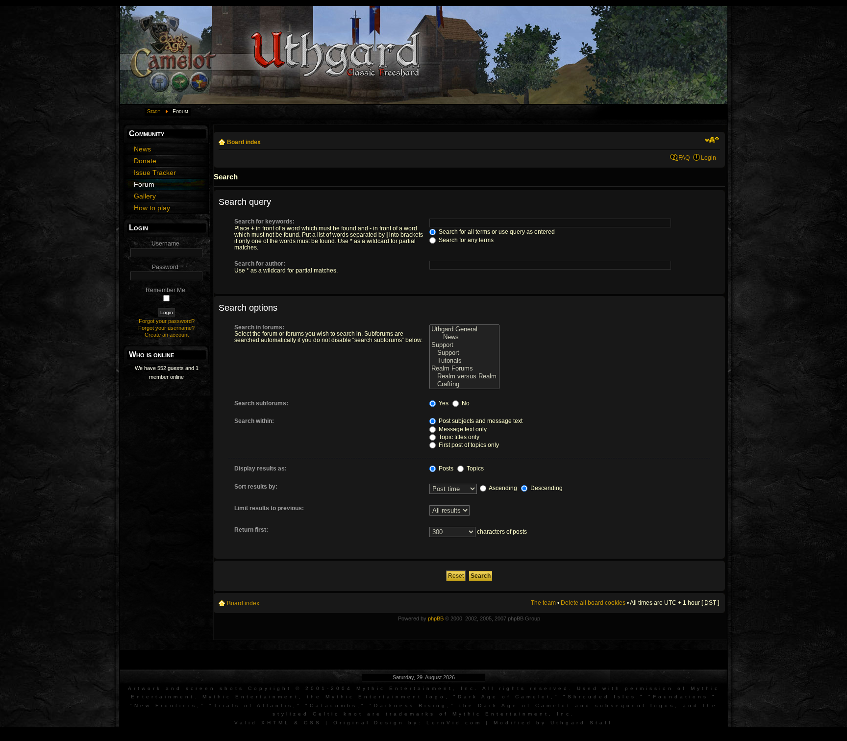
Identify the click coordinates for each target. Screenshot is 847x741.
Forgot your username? (166, 328)
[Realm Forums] (464, 368)
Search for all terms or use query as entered (496, 231)
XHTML (275, 722)
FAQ (684, 157)
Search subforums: (261, 403)
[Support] (464, 345)
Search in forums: (259, 327)
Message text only (462, 429)
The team (543, 602)
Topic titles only (458, 437)
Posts (445, 468)
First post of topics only (468, 445)
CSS (313, 722)
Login (708, 157)
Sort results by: (255, 486)
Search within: (254, 421)
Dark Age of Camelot (504, 696)
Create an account (167, 335)
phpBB (436, 618)
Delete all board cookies (593, 602)
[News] (464, 337)
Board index (244, 142)
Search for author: (259, 263)
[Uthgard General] (464, 329)
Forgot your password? (167, 321)
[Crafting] (464, 384)
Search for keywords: (264, 221)
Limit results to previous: (269, 508)
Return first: (251, 529)
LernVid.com (454, 722)
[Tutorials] (464, 361)
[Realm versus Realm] (464, 376)
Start (153, 111)
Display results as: (260, 468)
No (465, 403)
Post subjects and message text (480, 421)
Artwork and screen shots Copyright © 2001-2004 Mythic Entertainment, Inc (301, 688)
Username (165, 243)
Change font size (712, 139)
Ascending (502, 488)
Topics (474, 468)
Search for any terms (465, 240)
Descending (546, 488)
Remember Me (165, 290)
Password (165, 267)
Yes (442, 403)
